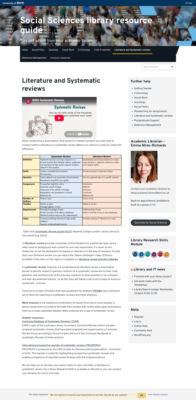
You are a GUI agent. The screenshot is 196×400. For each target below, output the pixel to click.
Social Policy (38, 50)
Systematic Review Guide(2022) (53, 231)
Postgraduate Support (146, 120)
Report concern (160, 394)
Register (139, 317)
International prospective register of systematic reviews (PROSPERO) (61, 345)
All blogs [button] (188, 3)
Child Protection (102, 50)
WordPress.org (142, 335)
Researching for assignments (150, 111)
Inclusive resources (60, 58)
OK (141, 395)
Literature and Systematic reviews (132, 50)
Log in (137, 321)
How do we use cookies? (115, 395)
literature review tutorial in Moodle (98, 259)
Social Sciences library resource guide (86, 25)
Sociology (53, 50)
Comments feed (143, 330)
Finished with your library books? (153, 276)
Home (25, 50)
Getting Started (143, 88)
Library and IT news (149, 269)
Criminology (84, 50)
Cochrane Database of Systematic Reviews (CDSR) (50, 321)
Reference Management (34, 58)
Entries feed (140, 326)
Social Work (68, 50)
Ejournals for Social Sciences (150, 222)
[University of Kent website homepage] (14, 3)
